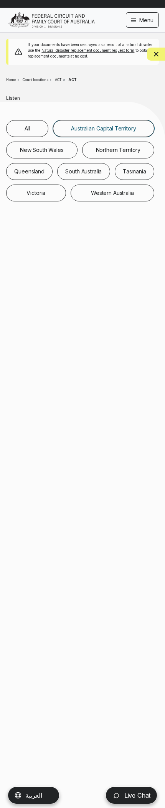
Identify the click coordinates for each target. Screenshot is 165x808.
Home (11, 80)
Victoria (35, 193)
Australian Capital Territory (103, 128)
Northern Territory (118, 150)
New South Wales (42, 150)
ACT (58, 80)
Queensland (29, 171)
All (27, 128)
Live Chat (136, 795)
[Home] (51, 15)
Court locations (35, 80)
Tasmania (134, 171)
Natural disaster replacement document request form (87, 50)
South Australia (83, 171)
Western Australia (112, 193)
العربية (33, 795)
